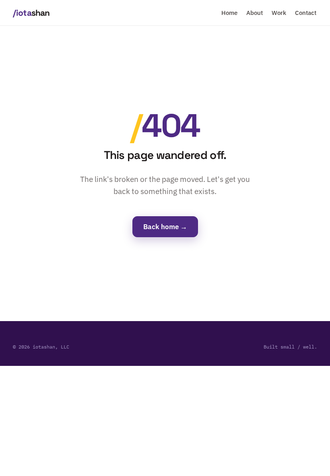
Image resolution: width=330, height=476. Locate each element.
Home (229, 13)
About (254, 13)
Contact (305, 13)
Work (279, 13)
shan (31, 12)
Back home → (165, 226)
